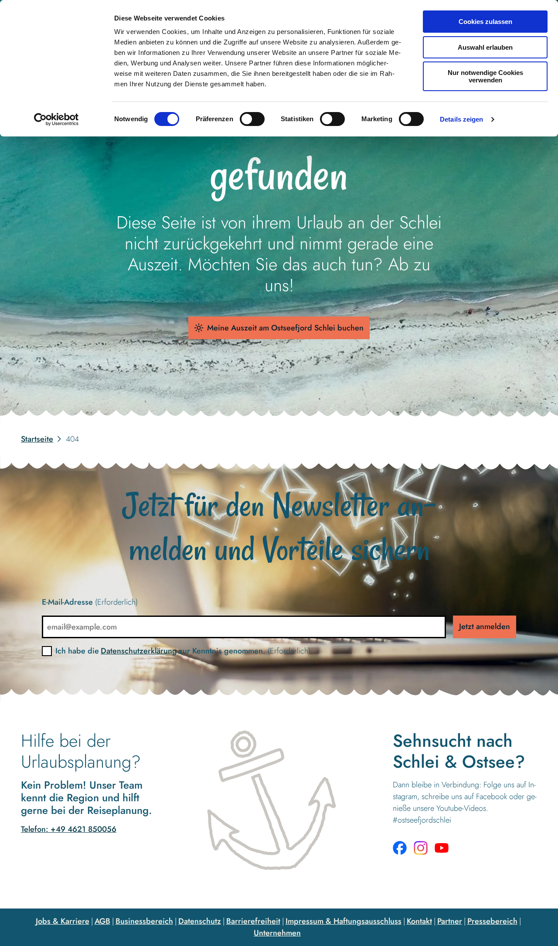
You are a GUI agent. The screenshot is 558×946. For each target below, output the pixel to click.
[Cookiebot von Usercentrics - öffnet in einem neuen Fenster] (56, 119)
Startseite (37, 439)
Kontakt (419, 921)
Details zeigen (461, 119)
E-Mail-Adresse (90, 602)
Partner (449, 921)
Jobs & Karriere (62, 921)
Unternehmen (277, 933)
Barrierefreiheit (253, 921)
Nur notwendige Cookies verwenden (485, 76)
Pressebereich (492, 921)
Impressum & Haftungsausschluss (343, 921)
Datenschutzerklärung (139, 651)
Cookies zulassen (485, 21)
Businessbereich (144, 921)
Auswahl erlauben (485, 47)
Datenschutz (199, 921)
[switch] (252, 119)
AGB (102, 921)
